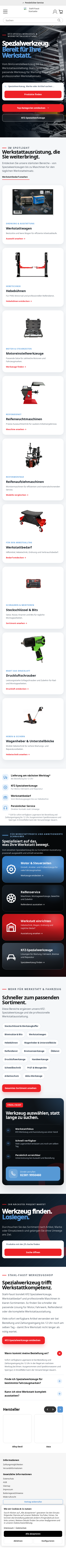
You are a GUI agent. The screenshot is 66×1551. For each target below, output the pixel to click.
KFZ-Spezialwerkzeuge (33, 117)
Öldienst (55, 1051)
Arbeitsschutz (12, 1076)
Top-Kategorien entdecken (31, 107)
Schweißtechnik (13, 1067)
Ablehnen (18, 1541)
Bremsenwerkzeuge (34, 1051)
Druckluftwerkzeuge (15, 1059)
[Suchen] (59, 20)
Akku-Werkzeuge (33, 1076)
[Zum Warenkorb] (60, 12)
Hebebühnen (11, 1042)
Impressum (9, 1528)
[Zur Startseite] (33, 11)
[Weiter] (53, 1409)
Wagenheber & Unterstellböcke (40, 1042)
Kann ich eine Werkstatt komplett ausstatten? (25, 1393)
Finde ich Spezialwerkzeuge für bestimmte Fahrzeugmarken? (24, 1381)
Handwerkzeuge (40, 1059)
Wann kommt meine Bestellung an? (27, 1353)
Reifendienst (11, 1051)
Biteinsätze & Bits (14, 1034)
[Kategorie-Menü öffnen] (5, 11)
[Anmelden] (55, 12)
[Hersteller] (60, 1409)
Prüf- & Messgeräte (37, 1067)
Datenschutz (21, 1528)
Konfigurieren (48, 1541)
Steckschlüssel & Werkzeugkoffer (21, 1026)
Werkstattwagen (37, 1034)
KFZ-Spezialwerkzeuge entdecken (22, 1340)
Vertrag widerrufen (33, 1501)
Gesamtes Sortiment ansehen (20, 1088)
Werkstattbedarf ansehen (15, 176)
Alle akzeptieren (33, 1534)
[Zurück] (47, 1409)
